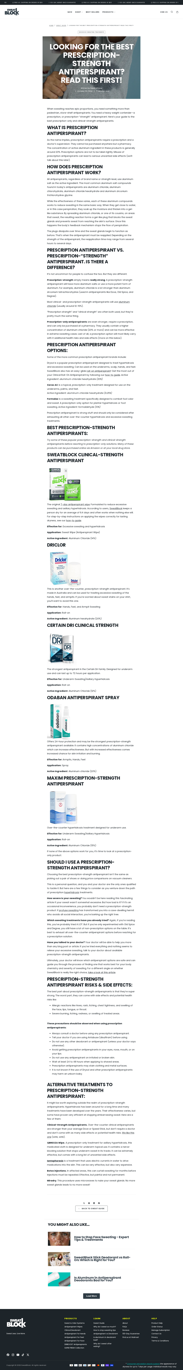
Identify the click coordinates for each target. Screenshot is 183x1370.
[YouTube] (17, 1354)
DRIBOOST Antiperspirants (75, 1344)
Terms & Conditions (160, 1340)
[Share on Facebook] (98, 1203)
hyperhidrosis (71, 892)
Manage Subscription (161, 1330)
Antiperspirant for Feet (74, 1337)
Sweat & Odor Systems (74, 1323)
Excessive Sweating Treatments (91, 32)
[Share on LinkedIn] (94, 1203)
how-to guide (112, 374)
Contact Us (156, 1333)
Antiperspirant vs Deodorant (105, 1333)
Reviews (125, 1330)
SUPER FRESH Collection (74, 1348)
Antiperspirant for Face (74, 1340)
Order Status (157, 1326)
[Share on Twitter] (84, 1203)
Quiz (69, 12)
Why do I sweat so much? (104, 1326)
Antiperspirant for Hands (75, 1333)
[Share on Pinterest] (89, 1203)
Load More (91, 1296)
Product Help (157, 1323)
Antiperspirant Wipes (73, 1326)
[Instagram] (12, 1354)
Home (51, 25)
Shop (78, 12)
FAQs (124, 1326)
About (125, 1323)
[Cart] (177, 12)
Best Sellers (92, 12)
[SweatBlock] (16, 1323)
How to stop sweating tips (104, 1330)
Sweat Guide (61, 25)
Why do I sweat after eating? (102, 1345)
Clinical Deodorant (72, 1330)
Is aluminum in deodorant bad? (104, 1338)
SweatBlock (116, 508)
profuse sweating (69, 910)
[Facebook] (7, 1354)
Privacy (155, 1337)
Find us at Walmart (130, 1337)
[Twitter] (27, 1354)
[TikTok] (22, 1354)
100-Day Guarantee (131, 1333)
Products (107, 12)
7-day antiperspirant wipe (75, 504)
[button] (164, 12)
